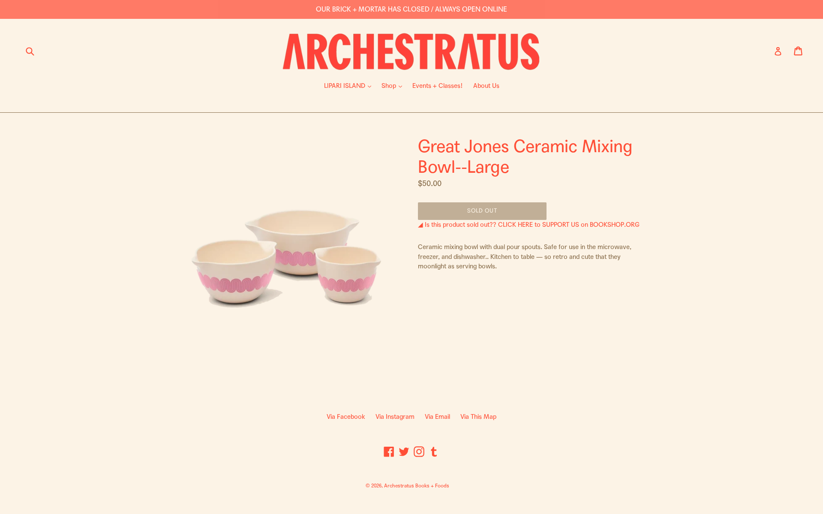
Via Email (437, 417)
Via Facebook (346, 417)
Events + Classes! (437, 86)
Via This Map (478, 417)
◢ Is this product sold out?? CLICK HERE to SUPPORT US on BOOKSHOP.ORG (529, 224)
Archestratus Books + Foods (416, 486)
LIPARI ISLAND (349, 85)
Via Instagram (395, 417)
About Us (486, 86)
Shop (393, 85)
